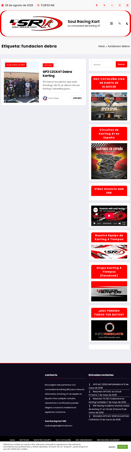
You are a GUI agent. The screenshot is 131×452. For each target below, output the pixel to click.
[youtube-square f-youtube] (127, 5)
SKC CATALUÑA (63, 440)
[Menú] (111, 23)
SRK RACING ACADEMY (108, 440)
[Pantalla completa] (124, 223)
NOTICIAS (48, 65)
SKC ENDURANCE (84, 440)
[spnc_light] (127, 23)
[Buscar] (119, 23)
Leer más (77, 98)
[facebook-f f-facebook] (96, 5)
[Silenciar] (119, 223)
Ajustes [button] (112, 447)
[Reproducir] (94, 223)
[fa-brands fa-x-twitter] (104, 5)
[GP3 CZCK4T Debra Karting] (21, 81)
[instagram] (119, 5)
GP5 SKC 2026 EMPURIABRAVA (108, 384)
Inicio (12, 440)
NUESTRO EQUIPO (42, 440)
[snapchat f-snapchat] (112, 5)
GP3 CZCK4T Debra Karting (57, 74)
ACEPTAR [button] (122, 447)
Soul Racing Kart (84, 21)
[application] (109, 216)
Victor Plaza (53, 98)
